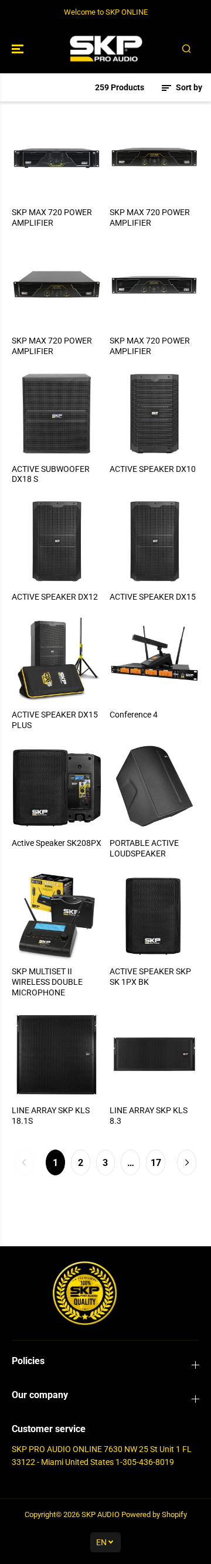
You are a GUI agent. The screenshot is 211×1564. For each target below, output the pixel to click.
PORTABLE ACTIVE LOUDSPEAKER (144, 848)
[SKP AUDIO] (105, 49)
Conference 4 (134, 714)
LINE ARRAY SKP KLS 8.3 (149, 1116)
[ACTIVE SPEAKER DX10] (154, 413)
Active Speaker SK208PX (56, 843)
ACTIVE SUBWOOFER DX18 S (51, 474)
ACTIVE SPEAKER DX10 (153, 469)
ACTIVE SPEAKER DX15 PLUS (55, 720)
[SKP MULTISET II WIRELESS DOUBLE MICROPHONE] (56, 916)
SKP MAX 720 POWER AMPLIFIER (52, 217)
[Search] (186, 49)
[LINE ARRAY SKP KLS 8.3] (154, 1055)
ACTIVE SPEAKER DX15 (153, 596)
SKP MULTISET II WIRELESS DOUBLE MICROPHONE (47, 982)
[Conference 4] (154, 659)
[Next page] (187, 1162)
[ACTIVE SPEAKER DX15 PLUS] (56, 659)
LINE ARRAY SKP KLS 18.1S (51, 1116)
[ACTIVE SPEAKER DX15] (154, 541)
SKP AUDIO (100, 1514)
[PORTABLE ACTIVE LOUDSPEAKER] (154, 787)
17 (156, 1162)
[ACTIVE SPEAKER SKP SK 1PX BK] (154, 916)
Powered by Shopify (154, 1514)
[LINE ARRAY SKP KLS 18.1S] (56, 1055)
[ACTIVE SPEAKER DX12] (56, 541)
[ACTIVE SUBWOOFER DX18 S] (56, 413)
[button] (19, 49)
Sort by (188, 87)
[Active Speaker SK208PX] (56, 787)
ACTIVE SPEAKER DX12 (55, 596)
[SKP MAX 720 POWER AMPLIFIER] (56, 157)
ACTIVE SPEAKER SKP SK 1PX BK (150, 977)
